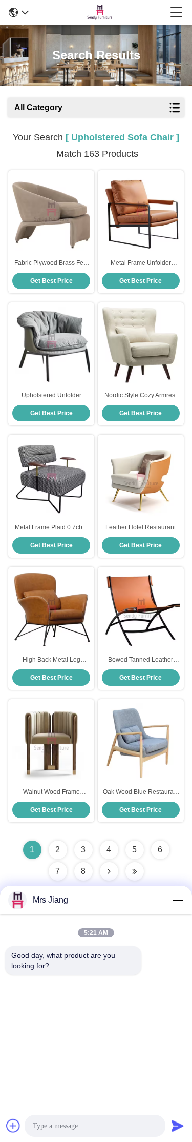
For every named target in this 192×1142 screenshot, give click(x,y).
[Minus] (178, 900)
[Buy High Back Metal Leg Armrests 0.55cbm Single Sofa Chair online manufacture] (51, 609)
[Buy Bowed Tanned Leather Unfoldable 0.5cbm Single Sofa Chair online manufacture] (141, 609)
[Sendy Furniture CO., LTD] (99, 12)
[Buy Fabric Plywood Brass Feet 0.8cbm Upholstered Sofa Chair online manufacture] (51, 212)
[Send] (177, 1125)
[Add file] (13, 1125)
